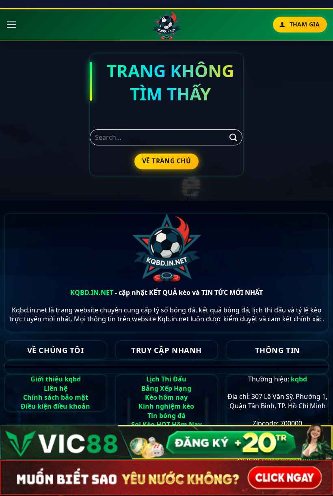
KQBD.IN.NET (91, 292)
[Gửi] (233, 137)
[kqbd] (166, 24)
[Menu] (11, 24)
